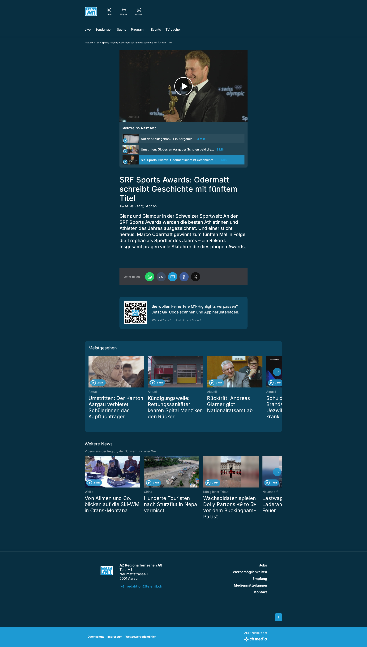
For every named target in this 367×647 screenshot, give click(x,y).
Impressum (114, 636)
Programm (138, 29)
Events (156, 29)
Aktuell (89, 42)
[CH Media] (255, 638)
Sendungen (103, 29)
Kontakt (260, 592)
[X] (195, 276)
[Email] (172, 276)
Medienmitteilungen (250, 585)
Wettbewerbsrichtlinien (140, 636)
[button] (161, 276)
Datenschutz (96, 636)
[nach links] (90, 372)
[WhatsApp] (149, 276)
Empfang (260, 579)
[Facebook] (184, 276)
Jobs (263, 565)
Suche (121, 29)
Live (88, 29)
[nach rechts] (277, 372)
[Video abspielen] (183, 86)
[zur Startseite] (91, 11)
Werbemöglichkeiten (250, 572)
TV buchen (174, 29)
